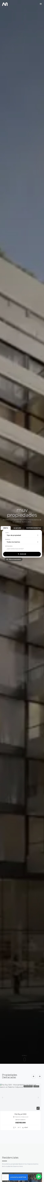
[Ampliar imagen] (38, 1108)
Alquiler (17, 528)
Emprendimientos (33, 528)
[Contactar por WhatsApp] (39, 1177)
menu (40, 4)
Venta (5, 528)
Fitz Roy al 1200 (20, 1114)
